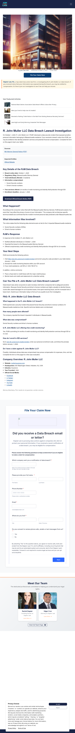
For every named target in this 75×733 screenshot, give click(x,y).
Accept (58, 704)
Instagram (10, 380)
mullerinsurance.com (18, 363)
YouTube (9, 383)
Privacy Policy (12, 728)
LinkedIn (9, 385)
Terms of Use (22, 728)
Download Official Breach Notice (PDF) (18, 199)
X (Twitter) (10, 378)
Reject (58, 708)
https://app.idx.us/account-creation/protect (21, 259)
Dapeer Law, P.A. (9, 82)
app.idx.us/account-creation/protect (18, 342)
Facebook (10, 376)
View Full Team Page (36, 625)
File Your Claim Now (37, 75)
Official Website (9, 162)
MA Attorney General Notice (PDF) (15, 152)
